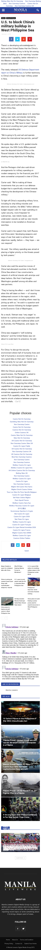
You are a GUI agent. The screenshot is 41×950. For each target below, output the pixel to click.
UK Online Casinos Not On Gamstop (22, 470)
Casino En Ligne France (21, 530)
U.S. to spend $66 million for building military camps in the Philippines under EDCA (34, 570)
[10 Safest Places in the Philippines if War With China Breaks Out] (20, 713)
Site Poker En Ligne (22, 519)
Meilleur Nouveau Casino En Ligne (21, 506)
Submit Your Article (30, 943)
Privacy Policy (9, 943)
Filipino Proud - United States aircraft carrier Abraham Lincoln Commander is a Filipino (20, 742)
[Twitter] (23, 928)
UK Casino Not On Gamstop (22, 441)
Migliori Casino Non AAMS (21, 533)
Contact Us (18, 943)
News (3, 18)
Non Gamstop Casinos (17, 3)
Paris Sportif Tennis (22, 500)
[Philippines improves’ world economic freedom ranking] (34, 582)
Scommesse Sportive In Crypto (22, 511)
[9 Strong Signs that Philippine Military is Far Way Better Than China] (20, 809)
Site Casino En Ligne (21, 514)
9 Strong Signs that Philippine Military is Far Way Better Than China (20, 816)
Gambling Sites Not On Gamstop (21, 422)
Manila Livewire (12, 690)
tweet (27, 551)
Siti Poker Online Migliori (22, 497)
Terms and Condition (26, 940)
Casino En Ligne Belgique (21, 495)
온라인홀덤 (22, 508)
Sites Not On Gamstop (22, 438)
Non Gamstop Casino (21, 424)
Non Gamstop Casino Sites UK (22, 443)
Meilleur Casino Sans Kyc (22, 503)
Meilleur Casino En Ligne (22, 465)
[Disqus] (20, 651)
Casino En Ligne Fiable (21, 446)
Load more (19, 858)
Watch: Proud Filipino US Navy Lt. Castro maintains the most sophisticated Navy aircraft (18, 766)
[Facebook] (17, 928)
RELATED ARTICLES (10, 560)
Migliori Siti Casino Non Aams (21, 487)
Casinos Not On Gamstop (22, 430)
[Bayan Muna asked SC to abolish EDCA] (20, 842)
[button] (38, 10)
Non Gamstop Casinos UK (24, 6)
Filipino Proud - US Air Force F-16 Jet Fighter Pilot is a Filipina (20, 792)
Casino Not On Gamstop (22, 419)
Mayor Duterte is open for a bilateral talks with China (7, 568)
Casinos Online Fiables (21, 538)
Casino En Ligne (22, 481)
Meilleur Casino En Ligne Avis (21, 468)
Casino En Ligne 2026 (22, 516)
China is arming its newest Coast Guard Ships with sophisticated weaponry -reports (7, 583)
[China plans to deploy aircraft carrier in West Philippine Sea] (7, 601)
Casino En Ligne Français (21, 525)
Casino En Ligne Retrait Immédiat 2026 (22, 527)
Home (8, 940)
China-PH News (11, 18)
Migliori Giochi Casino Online (21, 489)
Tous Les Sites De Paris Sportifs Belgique (22, 492)
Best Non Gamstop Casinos (22, 457)
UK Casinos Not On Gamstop (21, 454)
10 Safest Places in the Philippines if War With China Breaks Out (19, 719)
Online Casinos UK (21, 432)
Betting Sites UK (22, 473)
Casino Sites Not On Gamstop (22, 435)
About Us (15, 940)
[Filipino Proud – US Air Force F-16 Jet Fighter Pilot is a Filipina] (20, 785)
